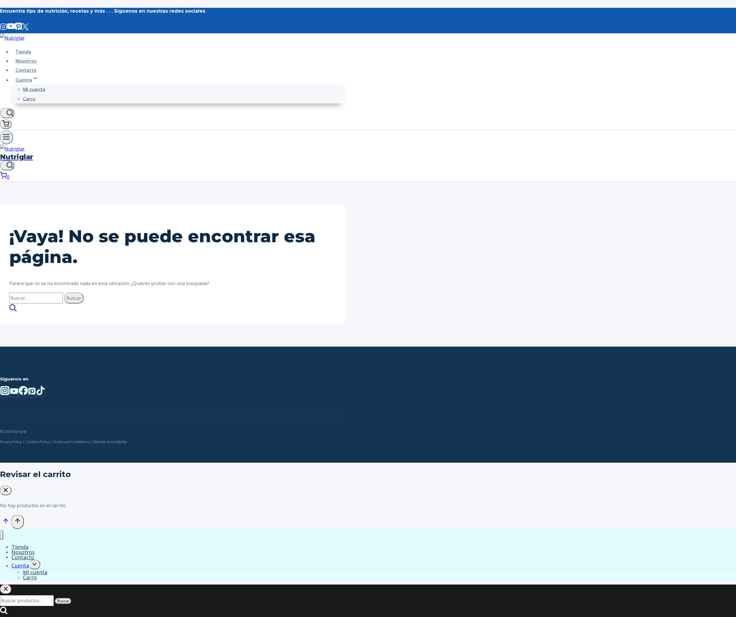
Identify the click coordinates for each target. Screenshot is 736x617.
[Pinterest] (18, 29)
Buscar (63, 601)
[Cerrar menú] (1, 535)
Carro (29, 98)
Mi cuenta (34, 89)
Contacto (26, 70)
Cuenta (20, 565)
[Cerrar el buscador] (6, 589)
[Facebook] (23, 392)
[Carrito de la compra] (6, 124)
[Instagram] (3, 29)
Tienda (23, 52)
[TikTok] (40, 392)
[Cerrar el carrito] (6, 490)
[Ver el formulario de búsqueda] (7, 113)
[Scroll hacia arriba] (5, 522)
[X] (25, 29)
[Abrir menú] (6, 137)
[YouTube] (11, 29)
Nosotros (26, 61)
